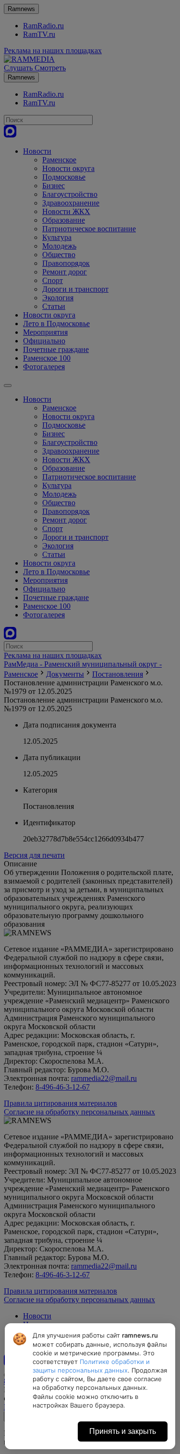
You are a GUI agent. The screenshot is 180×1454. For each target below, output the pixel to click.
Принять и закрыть (122, 1431)
